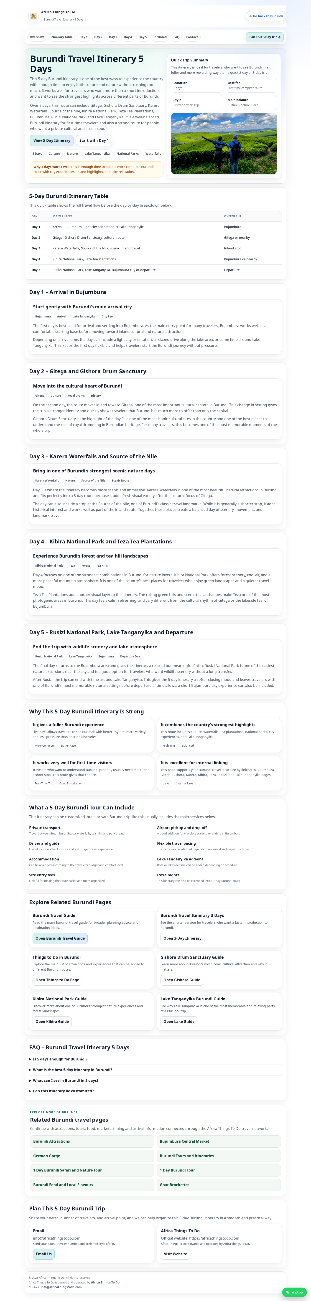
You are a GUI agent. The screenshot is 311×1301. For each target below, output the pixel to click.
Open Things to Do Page (57, 979)
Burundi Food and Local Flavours (63, 1184)
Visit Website (175, 1253)
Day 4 (128, 37)
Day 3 (113, 37)
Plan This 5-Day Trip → (265, 37)
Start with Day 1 (94, 140)
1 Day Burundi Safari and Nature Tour (67, 1170)
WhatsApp (294, 1292)
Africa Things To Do (105, 1282)
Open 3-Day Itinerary (182, 938)
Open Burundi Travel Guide (60, 938)
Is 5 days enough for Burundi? (60, 1059)
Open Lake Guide (178, 1021)
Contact (192, 37)
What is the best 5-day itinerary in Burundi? (72, 1069)
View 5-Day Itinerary (51, 140)
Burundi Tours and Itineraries (187, 1155)
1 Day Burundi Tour (177, 1170)
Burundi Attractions (51, 1141)
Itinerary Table (62, 37)
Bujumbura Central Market (184, 1141)
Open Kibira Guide (52, 1021)
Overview (37, 37)
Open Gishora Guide (181, 979)
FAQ (176, 37)
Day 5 (143, 37)
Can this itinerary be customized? (63, 1090)
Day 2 (98, 37)
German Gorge (46, 1155)
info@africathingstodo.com (56, 1238)
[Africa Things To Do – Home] (33, 16)
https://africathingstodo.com (214, 1238)
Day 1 (83, 37)
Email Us (44, 1253)
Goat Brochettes (174, 1184)
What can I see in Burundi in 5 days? (66, 1080)
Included (160, 37)
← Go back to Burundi (266, 16)
